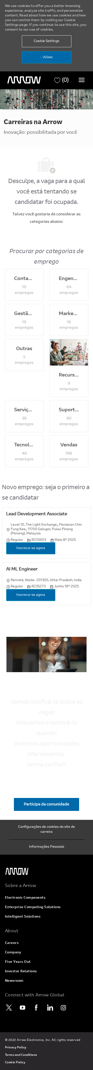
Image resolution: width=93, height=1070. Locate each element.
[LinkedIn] (50, 1008)
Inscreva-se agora (30, 548)
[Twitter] (9, 1008)
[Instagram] (64, 1008)
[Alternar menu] (82, 80)
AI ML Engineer (21, 569)
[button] (46, 41)
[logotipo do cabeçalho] (24, 80)
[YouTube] (23, 1008)
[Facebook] (36, 1008)
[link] (46, 871)
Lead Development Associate (36, 514)
